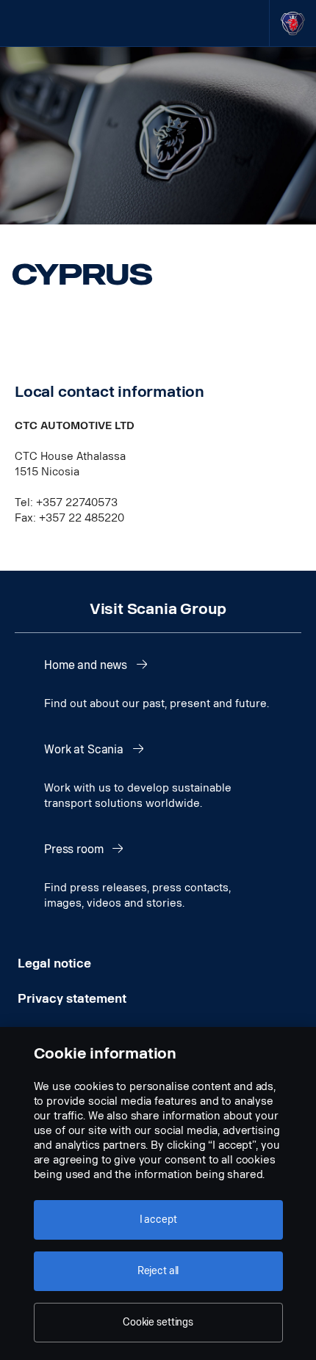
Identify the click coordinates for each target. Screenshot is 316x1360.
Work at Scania (85, 749)
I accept (158, 1219)
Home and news (87, 665)
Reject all (158, 1271)
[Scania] (293, 23)
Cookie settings (158, 1322)
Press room (75, 849)
